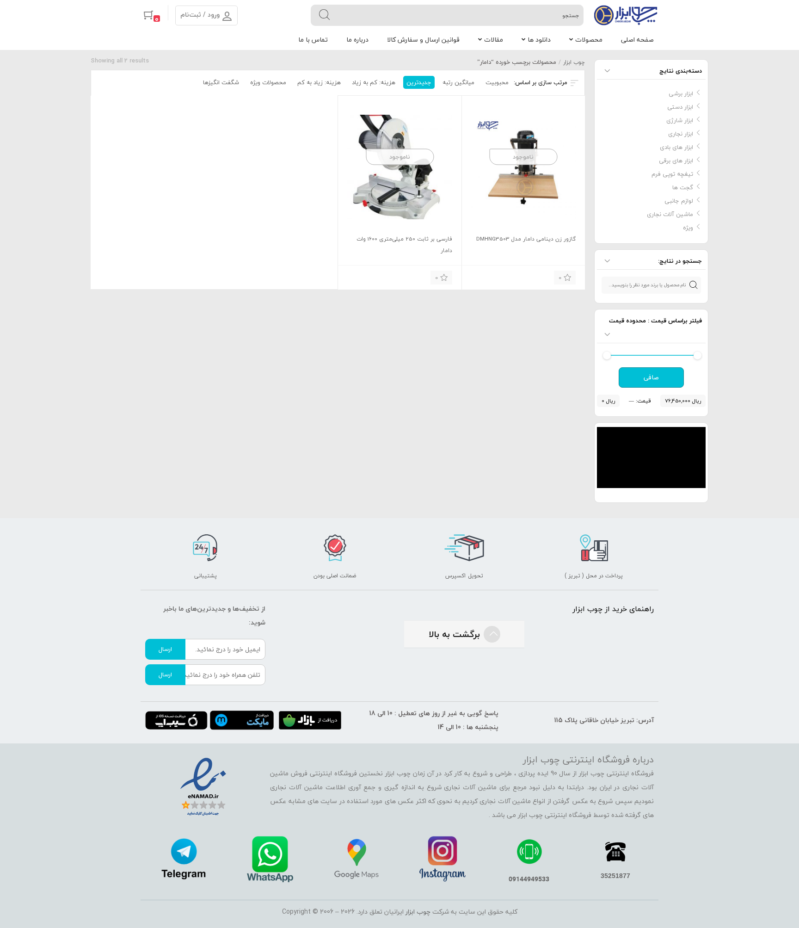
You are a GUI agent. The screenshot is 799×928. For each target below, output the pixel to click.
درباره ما (357, 39)
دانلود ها (539, 39)
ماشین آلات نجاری (670, 214)
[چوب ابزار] (625, 15)
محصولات (588, 39)
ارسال (165, 649)
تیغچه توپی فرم (672, 174)
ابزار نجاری (680, 134)
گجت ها (682, 187)
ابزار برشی (681, 93)
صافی (651, 377)
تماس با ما (313, 39)
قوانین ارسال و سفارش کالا (423, 39)
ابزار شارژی (679, 120)
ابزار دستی (680, 107)
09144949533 (529, 878)
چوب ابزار (574, 62)
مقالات (493, 39)
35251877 (615, 875)
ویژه (688, 228)
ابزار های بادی (676, 147)
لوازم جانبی (678, 201)
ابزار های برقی (676, 160)
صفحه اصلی (637, 39)
